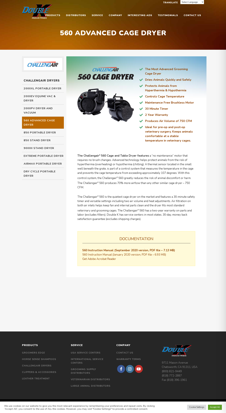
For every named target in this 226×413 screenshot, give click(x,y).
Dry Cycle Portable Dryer (40, 174)
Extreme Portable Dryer (44, 156)
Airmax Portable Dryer (43, 164)
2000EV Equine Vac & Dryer (40, 98)
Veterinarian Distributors (90, 379)
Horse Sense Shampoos (39, 359)
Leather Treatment (36, 378)
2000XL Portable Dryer (42, 88)
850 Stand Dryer (37, 140)
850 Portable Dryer (40, 132)
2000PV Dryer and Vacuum (38, 111)
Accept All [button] (215, 407)
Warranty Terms (128, 359)
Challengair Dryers (36, 365)
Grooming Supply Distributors (83, 371)
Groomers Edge (33, 352)
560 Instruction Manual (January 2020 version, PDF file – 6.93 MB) (124, 255)
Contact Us (124, 352)
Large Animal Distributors (90, 385)
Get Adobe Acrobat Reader (99, 259)
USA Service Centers (85, 352)
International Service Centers (87, 361)
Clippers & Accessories (39, 372)
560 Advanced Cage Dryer (39, 123)
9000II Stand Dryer (39, 148)
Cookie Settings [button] (196, 407)
